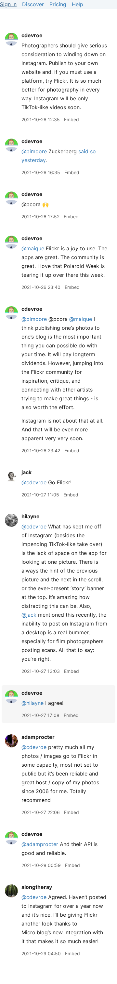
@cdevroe (33, 482)
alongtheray (36, 887)
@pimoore (34, 151)
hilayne (30, 516)
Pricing (57, 4)
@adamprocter (39, 844)
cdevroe (32, 35)
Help (77, 4)
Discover (33, 4)
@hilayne (32, 703)
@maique (32, 248)
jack (26, 472)
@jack (28, 614)
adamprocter (38, 737)
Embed (71, 119)
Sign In (8, 4)
